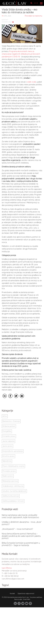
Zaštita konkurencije (10, 496)
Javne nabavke (8, 441)
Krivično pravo (8, 456)
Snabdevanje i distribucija (12, 486)
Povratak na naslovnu (33, 16)
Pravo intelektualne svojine (13, 466)
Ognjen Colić (7, 22)
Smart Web (26, 599)
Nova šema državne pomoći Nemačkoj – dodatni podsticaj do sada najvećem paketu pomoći (21, 536)
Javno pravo (7, 446)
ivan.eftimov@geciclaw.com (13, 579)
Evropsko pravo (8, 436)
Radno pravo (7, 476)
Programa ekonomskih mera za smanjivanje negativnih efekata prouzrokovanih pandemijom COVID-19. (21, 54)
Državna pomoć (8, 426)
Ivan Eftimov (7, 568)
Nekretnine (6, 461)
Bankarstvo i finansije (11, 421)
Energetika (6, 431)
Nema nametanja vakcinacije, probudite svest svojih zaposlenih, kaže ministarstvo (20, 516)
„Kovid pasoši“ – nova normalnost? (17, 529)
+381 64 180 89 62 (11, 576)
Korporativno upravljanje (12, 451)
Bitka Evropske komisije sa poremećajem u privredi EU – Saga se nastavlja (21, 544)
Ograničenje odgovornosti (26, 593)
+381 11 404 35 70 (10, 573)
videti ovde (31, 82)
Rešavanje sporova (10, 481)
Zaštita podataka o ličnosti (13, 501)
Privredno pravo (9, 471)
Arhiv (4, 416)
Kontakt (12, 593)
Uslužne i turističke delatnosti (14, 491)
